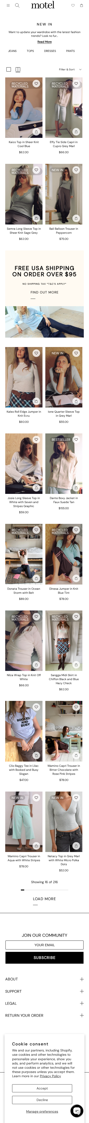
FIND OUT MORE (45, 292)
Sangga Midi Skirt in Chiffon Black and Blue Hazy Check (64, 679)
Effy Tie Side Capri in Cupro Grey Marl (64, 144)
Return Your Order (24, 1015)
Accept (42, 1088)
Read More (44, 42)
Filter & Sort (67, 69)
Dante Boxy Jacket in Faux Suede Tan (64, 500)
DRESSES (50, 51)
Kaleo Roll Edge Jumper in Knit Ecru (24, 414)
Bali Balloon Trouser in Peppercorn (63, 231)
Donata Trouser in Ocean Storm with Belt (23, 591)
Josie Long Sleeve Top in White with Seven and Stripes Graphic (24, 502)
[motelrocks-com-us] (43, 5)
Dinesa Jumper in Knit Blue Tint (63, 591)
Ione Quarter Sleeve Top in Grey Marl (64, 414)
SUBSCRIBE (45, 957)
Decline (42, 1100)
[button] (36, 83)
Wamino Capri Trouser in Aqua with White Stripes (24, 858)
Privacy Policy (50, 1076)
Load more (44, 898)
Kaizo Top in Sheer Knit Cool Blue (24, 144)
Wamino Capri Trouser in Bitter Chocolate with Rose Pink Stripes (63, 770)
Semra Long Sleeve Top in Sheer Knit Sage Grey (24, 231)
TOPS (30, 51)
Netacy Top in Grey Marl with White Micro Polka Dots (64, 860)
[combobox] (17, 5)
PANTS (70, 51)
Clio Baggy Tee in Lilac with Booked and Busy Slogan (24, 770)
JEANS (12, 51)
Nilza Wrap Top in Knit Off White (24, 677)
